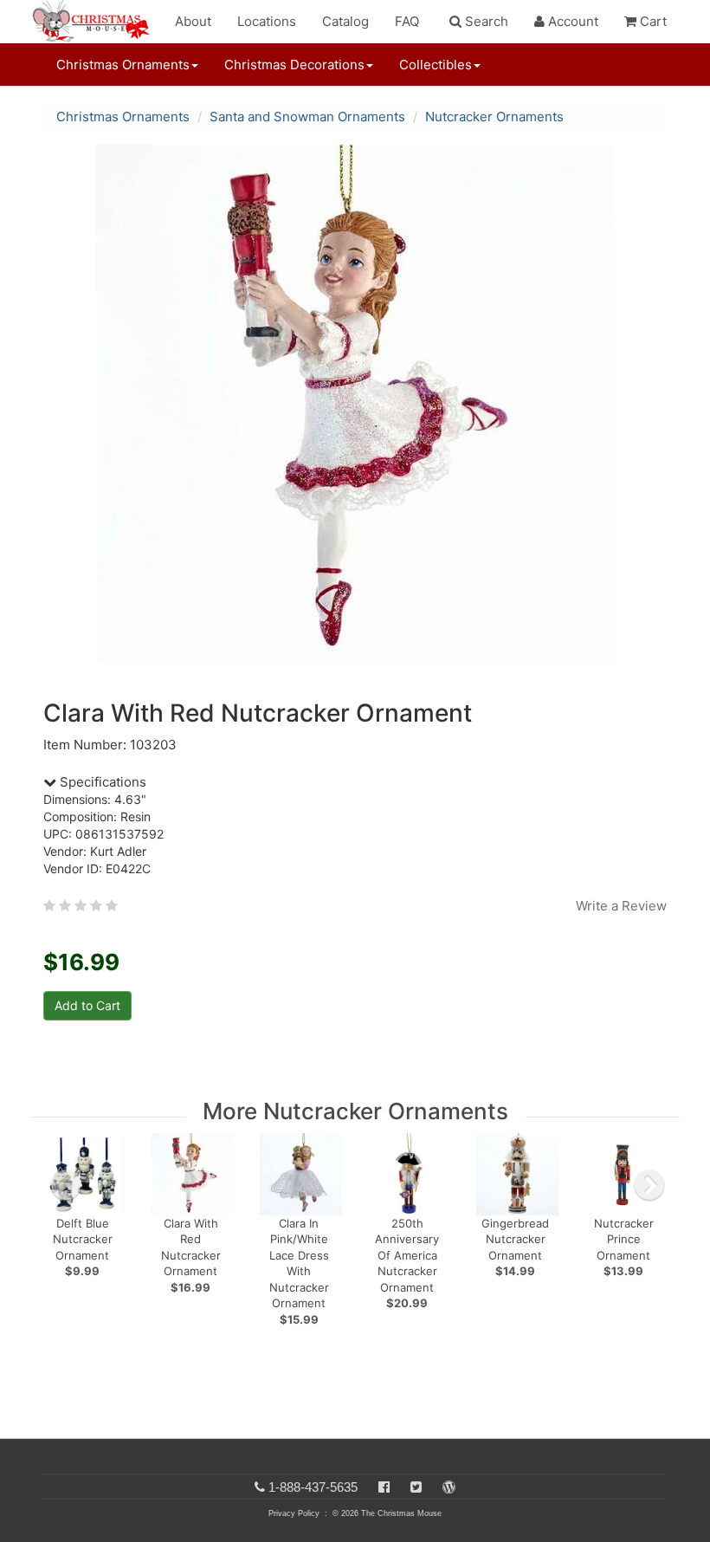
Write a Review (621, 905)
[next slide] (649, 1185)
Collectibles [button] (435, 64)
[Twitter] (416, 1487)
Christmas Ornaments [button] (123, 64)
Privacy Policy (294, 1513)
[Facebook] (384, 1487)
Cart (651, 21)
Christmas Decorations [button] (294, 64)
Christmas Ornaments (123, 116)
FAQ (407, 21)
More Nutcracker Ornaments (355, 1111)
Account (571, 21)
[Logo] (96, 21)
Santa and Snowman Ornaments (307, 116)
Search (485, 21)
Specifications (101, 782)
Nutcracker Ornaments (494, 116)
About (193, 21)
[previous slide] (65, 1185)
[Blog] (448, 1487)
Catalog (345, 21)
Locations (266, 21)
